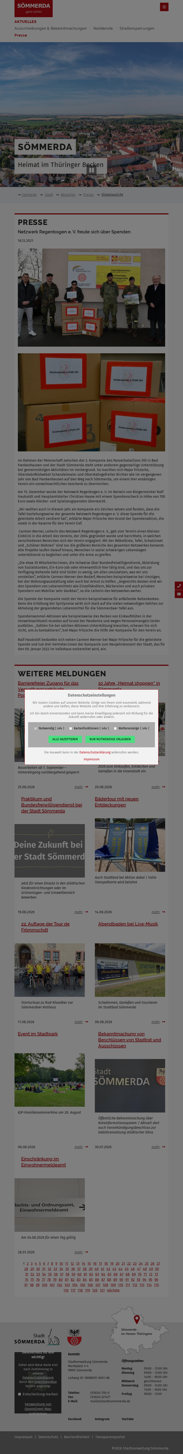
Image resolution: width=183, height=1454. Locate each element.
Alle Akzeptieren (65, 739)
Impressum (92, 759)
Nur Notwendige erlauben (110, 739)
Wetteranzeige (129, 728)
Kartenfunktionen (86, 728)
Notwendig (46, 728)
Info (59, 728)
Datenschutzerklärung (94, 752)
